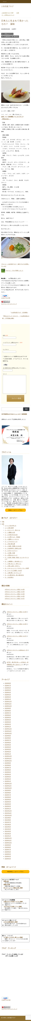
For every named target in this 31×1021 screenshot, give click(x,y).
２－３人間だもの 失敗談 (12, 537)
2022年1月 (8, 808)
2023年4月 (8, 774)
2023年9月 (8, 763)
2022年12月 (8, 783)
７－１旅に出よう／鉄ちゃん (13, 563)
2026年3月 (8, 694)
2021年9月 (8, 817)
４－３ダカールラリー (11, 550)
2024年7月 (8, 740)
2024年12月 (8, 728)
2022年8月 (8, 792)
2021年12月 (8, 811)
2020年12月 (8, 838)
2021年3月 (8, 831)
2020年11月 (8, 840)
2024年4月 (8, 747)
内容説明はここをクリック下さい (15, 871)
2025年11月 (8, 703)
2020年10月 (8, 842)
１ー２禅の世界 (9, 528)
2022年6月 (8, 797)
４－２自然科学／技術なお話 (13, 548)
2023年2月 (8, 779)
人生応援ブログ (7, 6)
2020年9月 (8, 845)
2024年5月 (8, 744)
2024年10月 (8, 733)
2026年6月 (8, 687)
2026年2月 (8, 697)
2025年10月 (8, 706)
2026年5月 (8, 690)
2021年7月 (8, 822)
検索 (26, 409)
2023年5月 (8, 772)
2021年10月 (8, 815)
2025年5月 (8, 717)
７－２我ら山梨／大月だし (12, 566)
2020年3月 (8, 858)
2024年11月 (8, 731)
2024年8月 (8, 738)
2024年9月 (8, 735)
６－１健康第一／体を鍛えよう (14, 561)
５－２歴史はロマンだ (7, 34)
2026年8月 (8, 683)
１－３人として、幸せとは (12, 530)
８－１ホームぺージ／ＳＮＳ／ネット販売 (17, 568)
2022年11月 (8, 785)
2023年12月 (8, 756)
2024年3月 (8, 749)
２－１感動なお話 (10, 532)
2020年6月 (8, 852)
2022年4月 (8, 801)
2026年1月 (8, 699)
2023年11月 (8, 758)
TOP (7, 13)
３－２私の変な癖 (10, 544)
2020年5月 (8, 854)
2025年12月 (8, 701)
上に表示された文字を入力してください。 (15, 368)
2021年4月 (8, 829)
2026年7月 (8, 685)
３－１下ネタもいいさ (11, 541)
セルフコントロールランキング (9, 304)
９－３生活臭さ (9, 577)
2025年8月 (8, 710)
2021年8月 (8, 820)
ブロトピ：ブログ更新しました (14, 270)
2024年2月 (8, 751)
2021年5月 (8, 826)
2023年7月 (8, 767)
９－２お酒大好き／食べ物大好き (10, 36)
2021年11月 (8, 813)
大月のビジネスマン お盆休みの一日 (17, 650)
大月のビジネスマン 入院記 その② (14, 596)
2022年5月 (8, 799)
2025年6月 (8, 715)
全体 (3, 524)
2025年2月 (8, 724)
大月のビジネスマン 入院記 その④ (14, 591)
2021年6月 (8, 824)
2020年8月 (8, 847)
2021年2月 (8, 833)
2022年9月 (8, 790)
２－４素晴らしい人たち (12, 539)
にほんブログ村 (5, 298)
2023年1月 (8, 781)
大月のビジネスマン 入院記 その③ (14, 594)
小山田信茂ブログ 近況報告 (19, 312)
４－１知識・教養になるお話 (13, 546)
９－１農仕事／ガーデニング (13, 572)
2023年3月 (8, 776)
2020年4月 (8, 856)
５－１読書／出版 (10, 553)
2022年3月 (8, 804)
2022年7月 (8, 795)
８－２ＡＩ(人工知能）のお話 (13, 570)
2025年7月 (8, 713)
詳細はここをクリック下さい (15, 510)
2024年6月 (8, 742)
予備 (3, 521)
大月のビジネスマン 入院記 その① (14, 598)
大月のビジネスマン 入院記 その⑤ (14, 589)
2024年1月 (8, 754)
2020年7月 (8, 849)
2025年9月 (8, 708)
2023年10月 (8, 760)
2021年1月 (8, 836)
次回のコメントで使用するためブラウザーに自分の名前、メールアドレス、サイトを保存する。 (15, 359)
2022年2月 (8, 806)
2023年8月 (8, 765)
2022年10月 (8, 788)
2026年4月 (8, 692)
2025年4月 (8, 719)
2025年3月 (8, 722)
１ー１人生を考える (10, 525)
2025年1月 (8, 726)
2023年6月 (8, 770)
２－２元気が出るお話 (11, 534)
